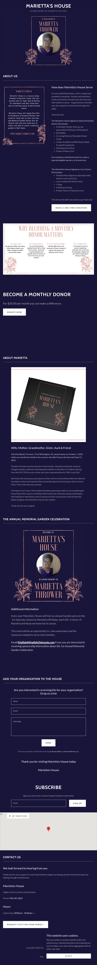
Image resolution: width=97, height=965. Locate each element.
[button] (34, 913)
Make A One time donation (71, 208)
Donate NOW (14, 312)
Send (48, 743)
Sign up (77, 803)
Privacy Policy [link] (56, 751)
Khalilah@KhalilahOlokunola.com (36, 642)
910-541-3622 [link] (16, 898)
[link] (48, 7)
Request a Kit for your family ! (25, 924)
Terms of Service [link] (69, 751)
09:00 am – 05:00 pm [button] (23, 913)
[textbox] (48, 701)
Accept (68, 956)
